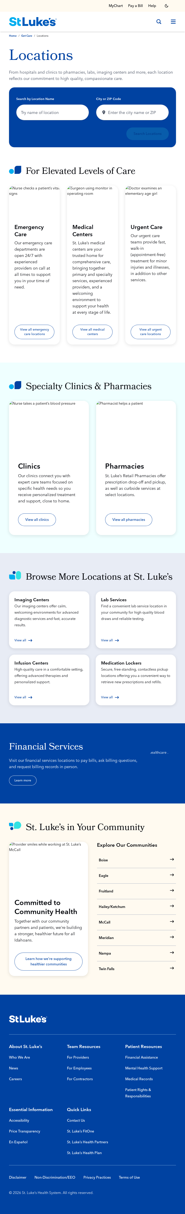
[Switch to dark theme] (166, 6)
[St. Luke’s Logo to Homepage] (33, 21)
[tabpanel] (92, 117)
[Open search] (159, 21)
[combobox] (52, 112)
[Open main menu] (171, 21)
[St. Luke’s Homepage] (28, 1019)
